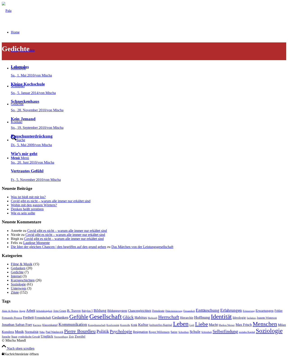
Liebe (201, 324)
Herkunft (152, 318)
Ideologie (239, 317)
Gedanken (18, 268)
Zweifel (80, 336)
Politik (103, 331)
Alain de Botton (10, 311)
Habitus (141, 317)
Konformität (112, 325)
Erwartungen (265, 310)
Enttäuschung (207, 310)
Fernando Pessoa (12, 317)
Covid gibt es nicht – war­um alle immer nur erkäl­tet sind (50, 201)
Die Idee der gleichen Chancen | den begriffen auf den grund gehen (58, 247)
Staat (14, 336)
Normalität (31, 332)
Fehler (278, 310)
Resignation (140, 332)
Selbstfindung (225, 331)
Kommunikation (72, 324)
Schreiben (183, 332)
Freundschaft (43, 317)
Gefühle (78, 317)
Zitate (15, 292)
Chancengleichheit (139, 310)
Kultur (143, 325)
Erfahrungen (231, 310)
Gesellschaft (105, 316)
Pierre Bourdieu (80, 331)
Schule (195, 331)
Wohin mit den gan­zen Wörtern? (34, 205)
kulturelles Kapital (160, 325)
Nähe (42, 332)
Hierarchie (186, 317)
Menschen (265, 324)
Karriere (37, 325)
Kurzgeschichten (23, 280)
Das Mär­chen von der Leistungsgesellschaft (142, 247)
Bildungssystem (117, 310)
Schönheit (206, 332)
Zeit (71, 336)
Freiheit (28, 317)
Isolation (251, 318)
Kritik (134, 325)
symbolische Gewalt (29, 336)
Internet (16, 276)
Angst (22, 311)
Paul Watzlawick (54, 332)
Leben (181, 323)
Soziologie (18, 284)
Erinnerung (249, 311)
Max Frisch (244, 325)
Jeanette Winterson (267, 317)
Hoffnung (202, 317)
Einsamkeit (189, 311)
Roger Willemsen (159, 332)
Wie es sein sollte (23, 213)
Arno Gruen (59, 310)
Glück (128, 317)
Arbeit (30, 310)
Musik (19, 332)
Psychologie (121, 331)
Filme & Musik (21, 264)
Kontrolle (125, 325)
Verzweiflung (61, 337)
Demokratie (158, 310)
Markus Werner (227, 325)
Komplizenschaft (97, 325)
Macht (213, 325)
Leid (191, 325)
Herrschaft (168, 317)
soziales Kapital (247, 332)
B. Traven (74, 310)
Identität (221, 316)
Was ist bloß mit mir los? (28, 197)
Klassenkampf (50, 325)
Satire (174, 332)
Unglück (47, 336)
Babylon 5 (87, 310)
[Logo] (6, 11)
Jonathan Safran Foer (17, 325)
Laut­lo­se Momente (36, 243)
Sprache (6, 336)
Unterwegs (18, 288)
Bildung (100, 310)
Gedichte (17, 272)
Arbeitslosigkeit (44, 311)
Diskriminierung (173, 311)
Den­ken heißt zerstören (27, 209)
